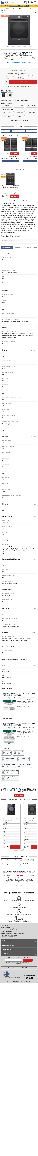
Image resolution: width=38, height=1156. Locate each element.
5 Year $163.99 (6, 117)
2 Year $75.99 (6, 113)
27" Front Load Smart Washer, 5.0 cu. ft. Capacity (10, 188)
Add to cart (14, 154)
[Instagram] (30, 978)
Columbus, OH (24, 100)
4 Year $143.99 (31, 113)
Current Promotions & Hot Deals (19, 968)
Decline (19, 117)
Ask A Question (29, 860)
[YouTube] (32, 978)
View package (10, 161)
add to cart (23, 82)
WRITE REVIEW (19, 795)
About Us (5, 954)
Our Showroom (7, 941)
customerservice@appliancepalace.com (11, 929)
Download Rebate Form (23, 706)
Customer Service (7, 949)
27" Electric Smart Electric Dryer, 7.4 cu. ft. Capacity (11, 819)
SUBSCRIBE (28, 960)
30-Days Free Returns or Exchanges (19, 120)
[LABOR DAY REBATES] (10, 179)
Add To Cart (14, 196)
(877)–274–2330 (5, 927)
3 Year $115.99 (19, 113)
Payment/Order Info (8, 945)
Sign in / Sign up (11, 86)
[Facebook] (27, 978)
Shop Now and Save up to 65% (16, 6)
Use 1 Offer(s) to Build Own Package (19, 63)
